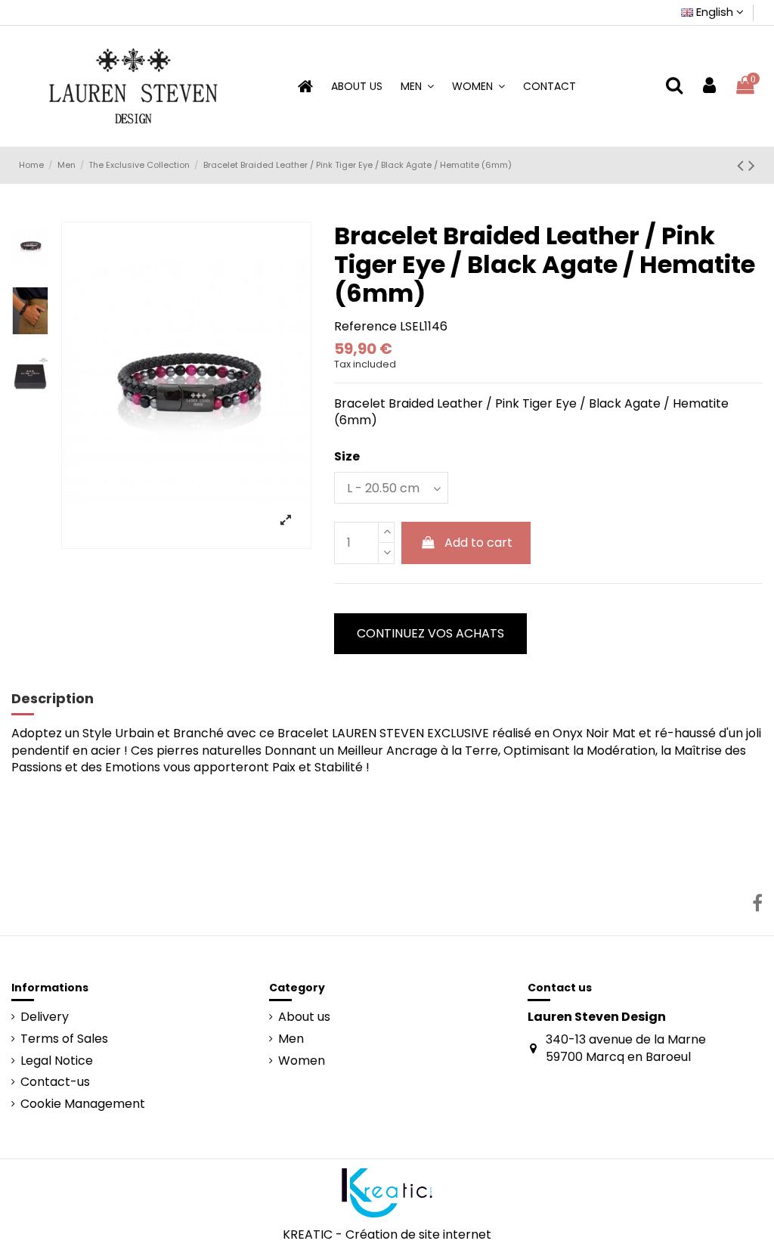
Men (291, 1039)
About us (304, 1017)
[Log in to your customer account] (709, 86)
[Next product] (751, 165)
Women (301, 1061)
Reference (365, 326)
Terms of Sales (64, 1039)
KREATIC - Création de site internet (387, 1234)
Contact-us (55, 1082)
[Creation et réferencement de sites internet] (387, 1192)
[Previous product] (742, 165)
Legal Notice (56, 1061)
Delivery (44, 1017)
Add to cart (478, 542)
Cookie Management (82, 1104)
